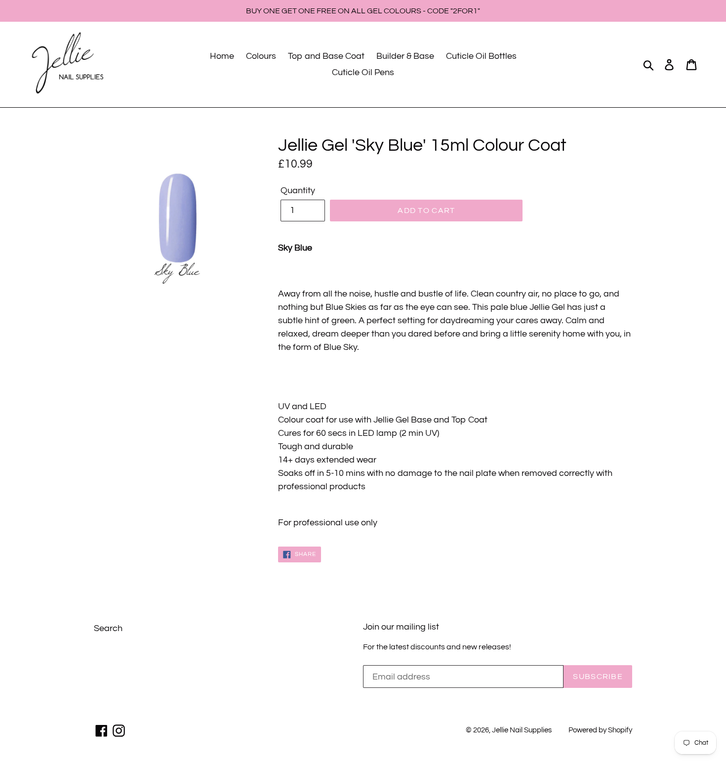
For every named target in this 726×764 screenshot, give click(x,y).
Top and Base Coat (326, 56)
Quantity (298, 190)
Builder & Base (405, 56)
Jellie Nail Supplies (522, 730)
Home (222, 56)
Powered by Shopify (600, 730)
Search (108, 628)
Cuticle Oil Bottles (481, 56)
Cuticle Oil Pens (363, 72)
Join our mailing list (401, 627)
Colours (261, 56)
